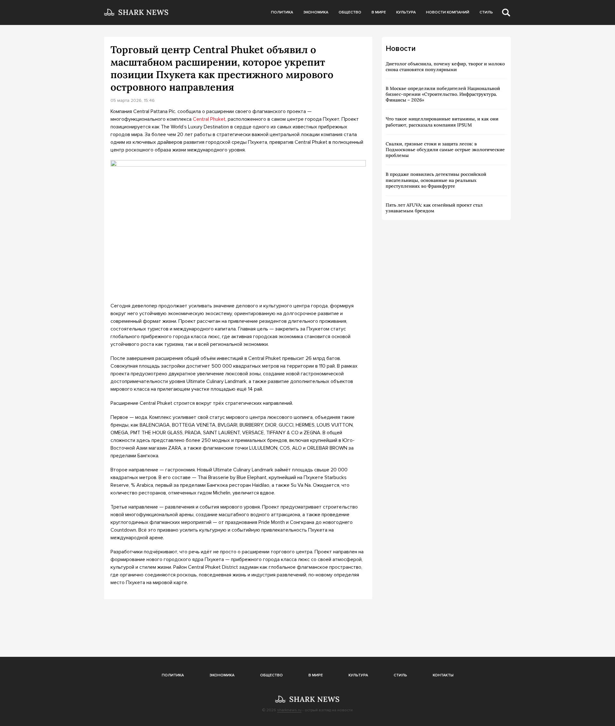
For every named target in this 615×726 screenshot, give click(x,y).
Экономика (315, 12)
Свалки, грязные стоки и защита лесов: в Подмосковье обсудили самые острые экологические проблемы (445, 149)
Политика (282, 12)
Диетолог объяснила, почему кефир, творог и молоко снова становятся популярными (445, 66)
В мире (379, 12)
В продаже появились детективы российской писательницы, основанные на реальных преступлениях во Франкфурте (436, 180)
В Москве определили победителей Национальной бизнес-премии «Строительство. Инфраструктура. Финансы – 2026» (443, 94)
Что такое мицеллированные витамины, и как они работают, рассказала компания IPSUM (442, 121)
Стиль (486, 12)
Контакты (443, 675)
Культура (406, 12)
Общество (350, 12)
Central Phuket (209, 119)
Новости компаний (447, 12)
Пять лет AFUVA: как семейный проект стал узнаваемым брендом (434, 208)
